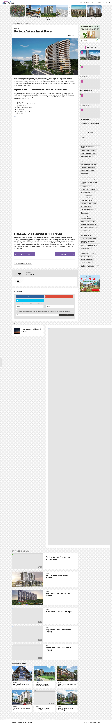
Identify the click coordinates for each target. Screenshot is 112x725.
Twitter (30, 301)
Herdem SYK (18, 18)
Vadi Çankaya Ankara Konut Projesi (57, 576)
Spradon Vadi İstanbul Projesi (88, 238)
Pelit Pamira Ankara (86, 206)
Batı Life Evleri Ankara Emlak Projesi (48, 18)
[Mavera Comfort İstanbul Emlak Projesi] (67, 697)
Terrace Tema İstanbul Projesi (89, 245)
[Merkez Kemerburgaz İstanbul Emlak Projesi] (44, 673)
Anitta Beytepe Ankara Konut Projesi (58, 648)
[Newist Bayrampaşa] (90, 84)
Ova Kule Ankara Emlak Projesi (31, 329)
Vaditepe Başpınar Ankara (87, 253)
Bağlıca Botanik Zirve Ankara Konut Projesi (58, 558)
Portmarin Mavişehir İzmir (87, 209)
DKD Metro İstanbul (86, 156)
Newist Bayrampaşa (86, 90)
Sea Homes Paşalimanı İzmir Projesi (89, 224)
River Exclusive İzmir (63, 18)
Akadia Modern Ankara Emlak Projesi (33, 18)
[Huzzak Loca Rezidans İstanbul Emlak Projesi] (44, 697)
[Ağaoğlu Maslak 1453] (90, 98)
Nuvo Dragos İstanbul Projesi (88, 203)
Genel (59, 706)
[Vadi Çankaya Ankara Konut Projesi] (27, 579)
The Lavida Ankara (85, 248)
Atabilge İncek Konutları (94, 18)
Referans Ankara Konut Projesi (59, 611)
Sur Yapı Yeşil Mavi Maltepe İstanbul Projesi (88, 242)
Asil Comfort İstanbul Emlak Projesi (21, 709)
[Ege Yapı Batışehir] (90, 113)
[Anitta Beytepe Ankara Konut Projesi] (27, 652)
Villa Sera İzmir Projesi (86, 259)
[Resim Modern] (90, 70)
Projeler (86, 2)
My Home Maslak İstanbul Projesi (89, 189)
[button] (109, 2)
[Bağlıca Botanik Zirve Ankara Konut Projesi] (27, 561)
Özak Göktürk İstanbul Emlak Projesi (67, 684)
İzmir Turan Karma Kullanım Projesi (88, 269)
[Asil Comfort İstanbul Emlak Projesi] (22, 697)
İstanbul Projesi (85, 173)
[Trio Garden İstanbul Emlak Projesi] (22, 673)
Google (59, 297)
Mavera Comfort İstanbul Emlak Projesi (65, 709)
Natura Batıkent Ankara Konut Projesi (59, 594)
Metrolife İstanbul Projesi (88, 180)
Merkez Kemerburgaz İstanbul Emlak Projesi (42, 684)
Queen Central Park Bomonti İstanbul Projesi (88, 212)
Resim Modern (84, 76)
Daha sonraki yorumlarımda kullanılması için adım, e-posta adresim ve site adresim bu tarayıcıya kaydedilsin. (43, 311)
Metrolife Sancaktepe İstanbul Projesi (89, 183)
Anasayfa (79, 2)
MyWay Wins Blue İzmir (86, 195)
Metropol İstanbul (86, 186)
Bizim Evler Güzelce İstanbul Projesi (88, 147)
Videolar (99, 2)
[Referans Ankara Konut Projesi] (27, 616)
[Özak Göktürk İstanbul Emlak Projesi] (67, 673)
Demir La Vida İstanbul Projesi (88, 153)
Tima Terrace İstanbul (87, 251)
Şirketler (93, 2)
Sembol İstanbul (85, 230)
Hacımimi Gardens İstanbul (88, 170)
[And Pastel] (90, 55)
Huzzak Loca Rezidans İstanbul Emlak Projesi (42, 709)
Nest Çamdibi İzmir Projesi (87, 198)
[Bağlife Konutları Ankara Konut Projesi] (27, 634)
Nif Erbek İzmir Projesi (86, 200)
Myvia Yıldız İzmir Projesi (87, 192)
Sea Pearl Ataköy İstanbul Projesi (89, 227)
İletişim (105, 2)
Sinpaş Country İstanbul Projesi (89, 233)
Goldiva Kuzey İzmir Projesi (88, 167)
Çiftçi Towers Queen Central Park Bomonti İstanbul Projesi (90, 265)
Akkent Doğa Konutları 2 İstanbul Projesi (90, 136)
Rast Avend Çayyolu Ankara (88, 216)
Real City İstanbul (79, 18)
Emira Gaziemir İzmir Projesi (88, 161)
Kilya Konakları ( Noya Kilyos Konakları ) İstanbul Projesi (88, 176)
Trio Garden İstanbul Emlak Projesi (21, 684)
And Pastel (83, 62)
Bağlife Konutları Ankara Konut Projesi (59, 630)
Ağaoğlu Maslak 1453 (86, 105)
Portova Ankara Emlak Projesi (23, 263)
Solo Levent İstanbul (86, 235)
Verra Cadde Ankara (86, 256)
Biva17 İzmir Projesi (85, 143)
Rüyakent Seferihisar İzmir (88, 221)
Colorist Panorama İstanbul (88, 150)
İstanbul (15, 682)
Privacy (25, 722)
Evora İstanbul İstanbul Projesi (89, 164)
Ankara (16, 28)
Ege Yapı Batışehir (85, 119)
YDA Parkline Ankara (86, 262)
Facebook (30, 297)
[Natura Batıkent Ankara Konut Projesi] (27, 597)
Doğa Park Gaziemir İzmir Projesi (89, 159)
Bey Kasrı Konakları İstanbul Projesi (88, 140)
